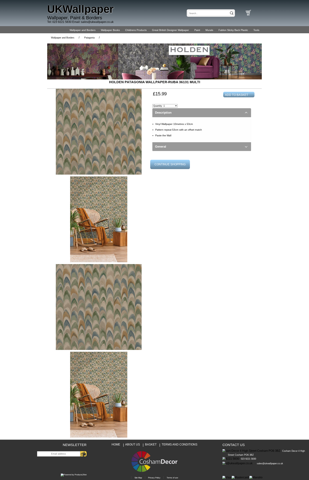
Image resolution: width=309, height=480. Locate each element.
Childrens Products (136, 30)
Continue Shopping (170, 164)
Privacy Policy (154, 478)
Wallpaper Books (110, 30)
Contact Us (233, 445)
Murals (209, 30)
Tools (256, 30)
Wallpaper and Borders (82, 30)
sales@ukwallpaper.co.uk (97, 21)
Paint (197, 30)
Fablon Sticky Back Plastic (233, 30)
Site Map (138, 478)
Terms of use (172, 478)
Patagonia (89, 37)
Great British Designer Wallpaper (170, 30)
